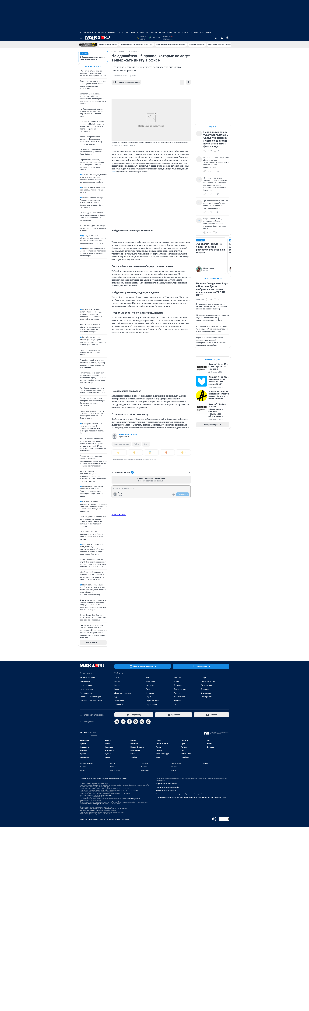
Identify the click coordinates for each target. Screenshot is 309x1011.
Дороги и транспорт (122, 693)
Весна (116, 685)
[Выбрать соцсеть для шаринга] (188, 82)
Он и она (177, 677)
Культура (150, 685)
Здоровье (118, 704)
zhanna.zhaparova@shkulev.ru (90, 810)
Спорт (203, 677)
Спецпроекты (207, 697)
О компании (85, 681)
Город (116, 689)
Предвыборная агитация (90, 697)
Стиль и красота (208, 681)
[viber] (142, 721)
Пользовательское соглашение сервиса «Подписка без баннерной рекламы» (182, 794)
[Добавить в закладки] (182, 82)
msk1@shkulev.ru (106, 795)
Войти (120, 495)
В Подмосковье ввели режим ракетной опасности (92, 58)
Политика (178, 685)
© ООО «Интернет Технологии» (118, 819)
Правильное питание (121, 444)
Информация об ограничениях (166, 784)
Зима (148, 677)
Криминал (150, 681)
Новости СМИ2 (119, 514)
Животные (119, 701)
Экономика (206, 693)
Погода (125, 32)
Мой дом (150, 693)
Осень (176, 681)
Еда (116, 697)
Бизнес (117, 681)
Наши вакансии (86, 689)
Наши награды (86, 685)
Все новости (93, 66)
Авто (116, 677)
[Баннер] (88, 45)
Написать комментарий (129, 82)
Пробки (194, 32)
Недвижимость (86, 32)
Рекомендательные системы (166, 790)
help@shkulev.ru (95, 800)
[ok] (129, 721)
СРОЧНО (84, 53)
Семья (176, 704)
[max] (135, 721)
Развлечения (179, 697)
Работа (136, 444)
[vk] (123, 721)
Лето (148, 689)
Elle (113, 171)
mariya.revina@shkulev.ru (96, 804)
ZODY (202, 32)
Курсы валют (184, 32)
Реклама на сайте (87, 677)
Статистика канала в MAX (91, 701)
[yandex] (148, 721)
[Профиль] (228, 38)
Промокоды (100, 32)
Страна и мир (206, 685)
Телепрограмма (137, 32)
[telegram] (116, 721)
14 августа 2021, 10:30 (119, 76)
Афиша (162, 32)
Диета (146, 444)
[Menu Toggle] (81, 38)
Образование (151, 704)
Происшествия (180, 689)
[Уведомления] (222, 38)
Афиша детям (114, 32)
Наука (148, 697)
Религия (177, 701)
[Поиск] (216, 38)
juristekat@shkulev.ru (135, 798)
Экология (205, 689)
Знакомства (151, 32)
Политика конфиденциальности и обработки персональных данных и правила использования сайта (191, 797)
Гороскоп (171, 32)
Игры (208, 32)
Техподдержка (86, 693)
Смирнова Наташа (128, 434)
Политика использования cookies (167, 787)
